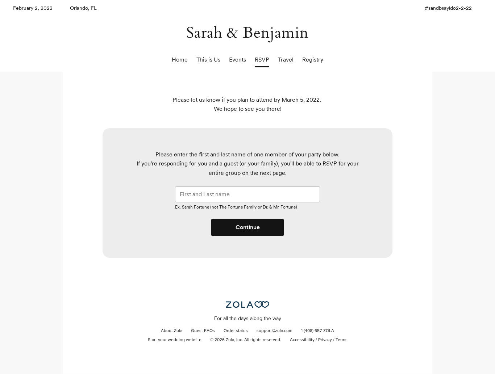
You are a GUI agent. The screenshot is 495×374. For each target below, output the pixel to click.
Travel (286, 59)
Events (237, 59)
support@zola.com (274, 331)
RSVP (262, 59)
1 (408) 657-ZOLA (317, 331)
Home (180, 59)
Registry (312, 59)
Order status (236, 331)
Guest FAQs (203, 331)
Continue (248, 227)
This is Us (208, 59)
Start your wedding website (174, 340)
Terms (342, 340)
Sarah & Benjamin (247, 32)
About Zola (171, 331)
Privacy (325, 340)
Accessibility (302, 340)
